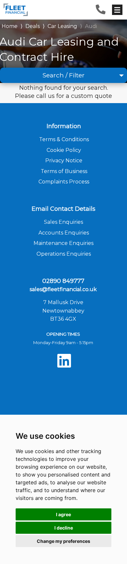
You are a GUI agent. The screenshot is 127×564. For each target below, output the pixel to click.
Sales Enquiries (63, 222)
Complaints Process (63, 182)
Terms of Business (64, 171)
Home (10, 25)
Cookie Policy (64, 150)
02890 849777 (63, 281)
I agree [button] (63, 514)
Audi (91, 26)
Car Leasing (62, 26)
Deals (32, 26)
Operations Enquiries (63, 254)
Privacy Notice (63, 160)
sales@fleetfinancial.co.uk (63, 289)
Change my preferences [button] (63, 541)
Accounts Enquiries (63, 233)
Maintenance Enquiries (63, 243)
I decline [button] (63, 527)
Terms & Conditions (64, 139)
